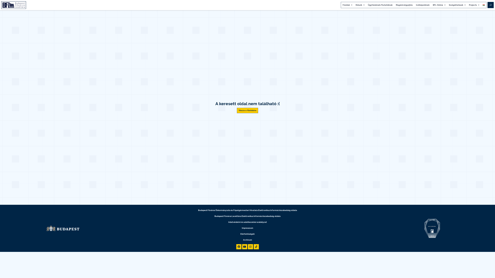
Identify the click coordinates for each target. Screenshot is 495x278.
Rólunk (359, 5)
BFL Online (438, 5)
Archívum (247, 240)
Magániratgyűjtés (404, 5)
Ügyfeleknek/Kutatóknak (380, 5)
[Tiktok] (256, 246)
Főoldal (346, 5)
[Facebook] (238, 246)
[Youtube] (244, 246)
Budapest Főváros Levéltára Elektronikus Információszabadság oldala (247, 216)
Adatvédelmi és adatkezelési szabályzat (247, 222)
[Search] (491, 5)
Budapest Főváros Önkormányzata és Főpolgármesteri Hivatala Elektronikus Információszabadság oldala (247, 210)
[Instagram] (250, 246)
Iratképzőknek (423, 5)
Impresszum (247, 228)
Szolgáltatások (456, 5)
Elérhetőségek (247, 234)
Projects (473, 5)
